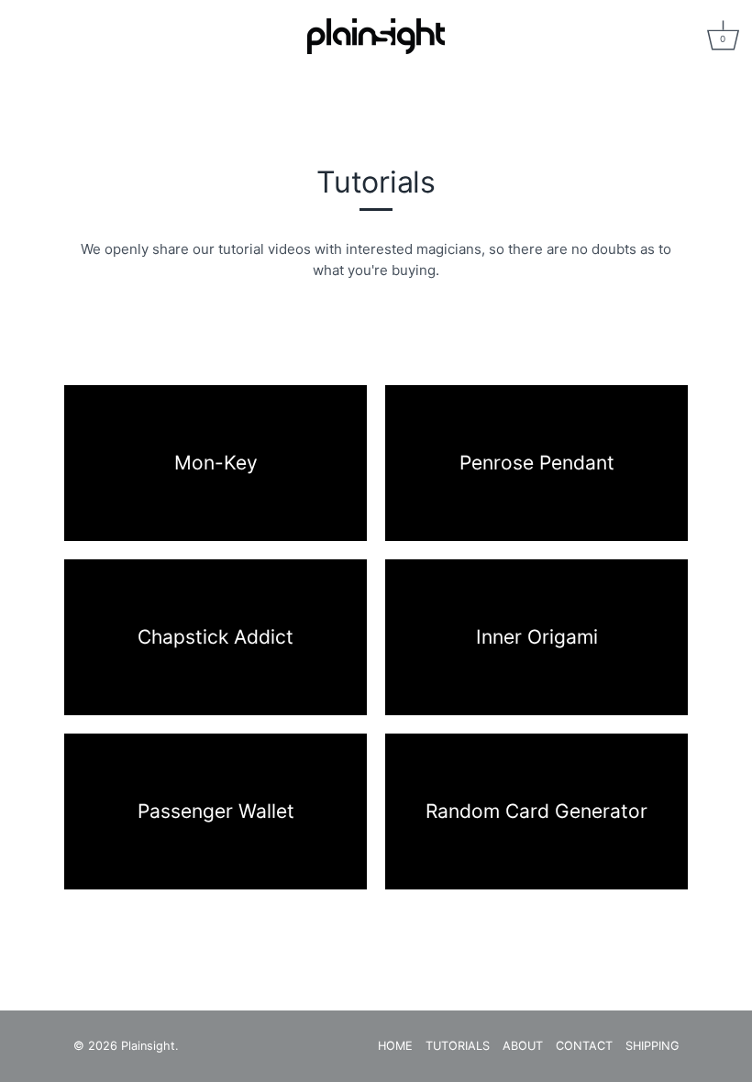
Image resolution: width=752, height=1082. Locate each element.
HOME (395, 1046)
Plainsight (148, 1046)
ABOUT (523, 1046)
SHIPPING (652, 1046)
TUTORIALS (458, 1046)
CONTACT (584, 1046)
